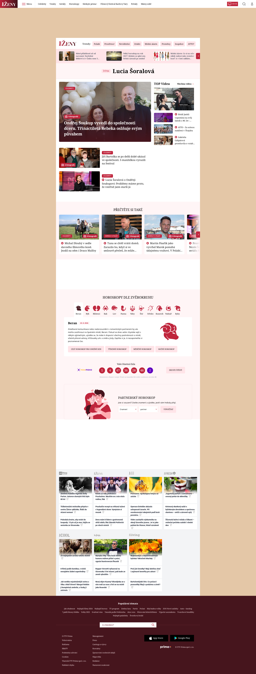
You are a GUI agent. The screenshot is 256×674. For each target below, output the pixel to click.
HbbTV (65, 648)
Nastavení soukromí (101, 665)
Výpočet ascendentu (167, 612)
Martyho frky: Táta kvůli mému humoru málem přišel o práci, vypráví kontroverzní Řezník (108, 558)
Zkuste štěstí (175, 370)
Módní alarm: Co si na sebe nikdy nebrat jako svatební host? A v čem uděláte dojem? (182, 57)
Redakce (96, 661)
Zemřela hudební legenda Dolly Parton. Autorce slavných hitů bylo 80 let (75, 496)
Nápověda (97, 657)
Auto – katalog (186, 608)
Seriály (62, 4)
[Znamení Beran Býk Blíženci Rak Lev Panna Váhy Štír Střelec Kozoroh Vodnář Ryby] (128, 409)
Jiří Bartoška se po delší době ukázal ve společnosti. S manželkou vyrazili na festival (123, 160)
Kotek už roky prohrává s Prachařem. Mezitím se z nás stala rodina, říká (110, 496)
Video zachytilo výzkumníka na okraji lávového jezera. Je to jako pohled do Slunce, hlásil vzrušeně (145, 522)
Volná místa (67, 640)
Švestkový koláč (136, 615)
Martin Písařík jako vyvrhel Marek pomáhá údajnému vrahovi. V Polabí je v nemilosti (163, 248)
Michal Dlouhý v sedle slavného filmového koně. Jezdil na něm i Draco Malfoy (78, 246)
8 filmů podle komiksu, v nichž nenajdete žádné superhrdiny (73, 570)
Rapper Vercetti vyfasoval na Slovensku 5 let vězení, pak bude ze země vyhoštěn (110, 572)
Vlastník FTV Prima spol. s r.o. (74, 661)
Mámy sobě (146, 4)
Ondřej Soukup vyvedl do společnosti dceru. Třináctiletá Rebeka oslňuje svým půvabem (103, 128)
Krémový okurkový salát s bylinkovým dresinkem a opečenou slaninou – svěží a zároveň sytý (180, 509)
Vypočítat (168, 409)
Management (98, 636)
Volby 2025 (85, 612)
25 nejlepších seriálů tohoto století (75, 556)
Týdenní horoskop (117, 349)
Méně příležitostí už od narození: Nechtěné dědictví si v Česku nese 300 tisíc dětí (88, 57)
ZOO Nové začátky (170, 608)
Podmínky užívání (69, 652)
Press (95, 640)
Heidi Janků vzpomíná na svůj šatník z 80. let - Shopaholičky (183, 119)
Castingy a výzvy (99, 644)
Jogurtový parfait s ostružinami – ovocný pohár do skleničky (179, 495)
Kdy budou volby (154, 608)
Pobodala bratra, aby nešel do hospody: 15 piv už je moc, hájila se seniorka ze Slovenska (75, 522)
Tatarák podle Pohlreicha (115, 612)
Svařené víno (97, 612)
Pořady (134, 4)
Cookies (65, 657)
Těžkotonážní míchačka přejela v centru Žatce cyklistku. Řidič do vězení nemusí (74, 509)
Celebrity (42, 4)
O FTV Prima (67, 636)
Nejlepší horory (101, 608)
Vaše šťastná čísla (126, 364)
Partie (135, 608)
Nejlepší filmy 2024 (85, 608)
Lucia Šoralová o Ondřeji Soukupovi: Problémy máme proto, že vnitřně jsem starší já (123, 183)
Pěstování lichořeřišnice (147, 612)
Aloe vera (131, 612)
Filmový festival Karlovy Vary (114, 4)
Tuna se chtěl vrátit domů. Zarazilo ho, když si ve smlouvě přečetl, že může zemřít (121, 248)
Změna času (126, 608)
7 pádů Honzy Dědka (70, 612)
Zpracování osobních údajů (104, 652)
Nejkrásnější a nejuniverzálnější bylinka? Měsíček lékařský (144, 557)
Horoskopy (74, 4)
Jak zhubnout (69, 608)
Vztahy (53, 4)
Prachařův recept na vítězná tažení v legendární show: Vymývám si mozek (110, 509)
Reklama (65, 644)
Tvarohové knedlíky (185, 612)
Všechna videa (184, 83)
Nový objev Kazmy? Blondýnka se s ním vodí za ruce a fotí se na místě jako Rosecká (110, 584)
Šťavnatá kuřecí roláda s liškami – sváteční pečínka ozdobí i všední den (179, 522)
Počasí (142, 608)
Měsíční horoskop (142, 349)
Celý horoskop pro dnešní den (86, 349)
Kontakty (96, 648)
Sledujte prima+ (90, 4)
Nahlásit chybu (68, 665)
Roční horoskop (166, 349)
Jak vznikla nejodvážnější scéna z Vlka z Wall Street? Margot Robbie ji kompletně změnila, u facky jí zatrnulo (75, 586)
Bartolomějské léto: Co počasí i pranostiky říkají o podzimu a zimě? (145, 583)
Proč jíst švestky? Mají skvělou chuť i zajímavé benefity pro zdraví (145, 570)
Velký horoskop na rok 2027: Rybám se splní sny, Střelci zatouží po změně (134, 56)
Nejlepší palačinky (120, 615)
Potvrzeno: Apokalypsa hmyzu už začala (144, 495)
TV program (114, 608)
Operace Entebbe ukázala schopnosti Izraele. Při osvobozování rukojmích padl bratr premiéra (145, 510)
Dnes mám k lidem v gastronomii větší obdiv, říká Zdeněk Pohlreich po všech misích (109, 522)
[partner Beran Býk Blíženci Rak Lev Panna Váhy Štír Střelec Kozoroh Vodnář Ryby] (148, 409)
